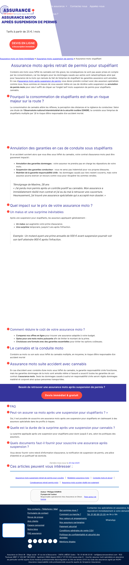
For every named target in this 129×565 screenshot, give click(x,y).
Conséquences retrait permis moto (44, 482)
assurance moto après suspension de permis (40, 81)
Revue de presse (35, 517)
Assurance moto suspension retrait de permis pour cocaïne (39, 478)
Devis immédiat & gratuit (61, 395)
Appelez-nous (97, 6)
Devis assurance (57, 6)
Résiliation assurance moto (78, 478)
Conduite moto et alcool (102, 478)
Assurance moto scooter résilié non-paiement (80, 482)
